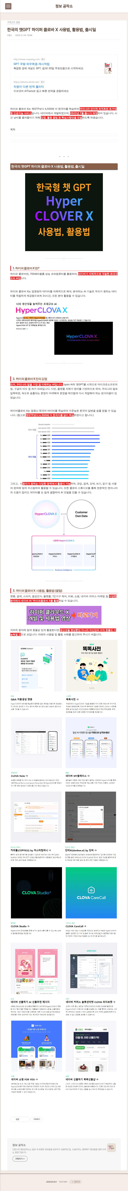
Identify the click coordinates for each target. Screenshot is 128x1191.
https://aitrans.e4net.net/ (26, 82)
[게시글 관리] (26, 1119)
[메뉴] (8, 6)
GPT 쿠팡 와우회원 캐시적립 (32, 64)
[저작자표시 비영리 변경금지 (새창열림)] (47, 1119)
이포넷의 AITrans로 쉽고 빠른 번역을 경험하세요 (41, 90)
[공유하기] (22, 1119)
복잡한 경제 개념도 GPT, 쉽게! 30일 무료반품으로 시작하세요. (49, 68)
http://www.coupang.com (27, 59)
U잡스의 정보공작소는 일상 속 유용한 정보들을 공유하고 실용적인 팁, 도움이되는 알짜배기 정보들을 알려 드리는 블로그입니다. (59, 1151)
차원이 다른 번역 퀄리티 (29, 86)
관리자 (77, 1182)
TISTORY (63, 1182)
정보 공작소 (64, 6)
